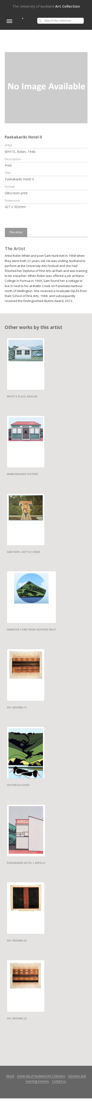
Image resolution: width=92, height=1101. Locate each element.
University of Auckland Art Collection (41, 1076)
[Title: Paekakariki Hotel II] (46, 87)
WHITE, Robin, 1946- (20, 151)
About (10, 1076)
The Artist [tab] (16, 232)
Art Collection (46, 6)
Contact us (59, 1081)
